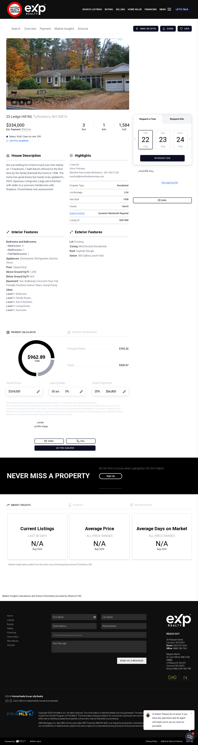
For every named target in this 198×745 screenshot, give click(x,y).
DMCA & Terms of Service (171, 741)
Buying (10, 624)
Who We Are (12, 641)
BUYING (109, 9)
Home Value (12, 637)
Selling (10, 628)
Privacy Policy (151, 741)
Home (10, 616)
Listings (10, 620)
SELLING (120, 9)
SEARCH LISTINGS (92, 9)
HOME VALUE (135, 9)
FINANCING (151, 9)
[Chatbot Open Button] (190, 737)
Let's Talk (182, 9)
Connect (11, 645)
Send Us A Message (131, 661)
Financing (11, 632)
